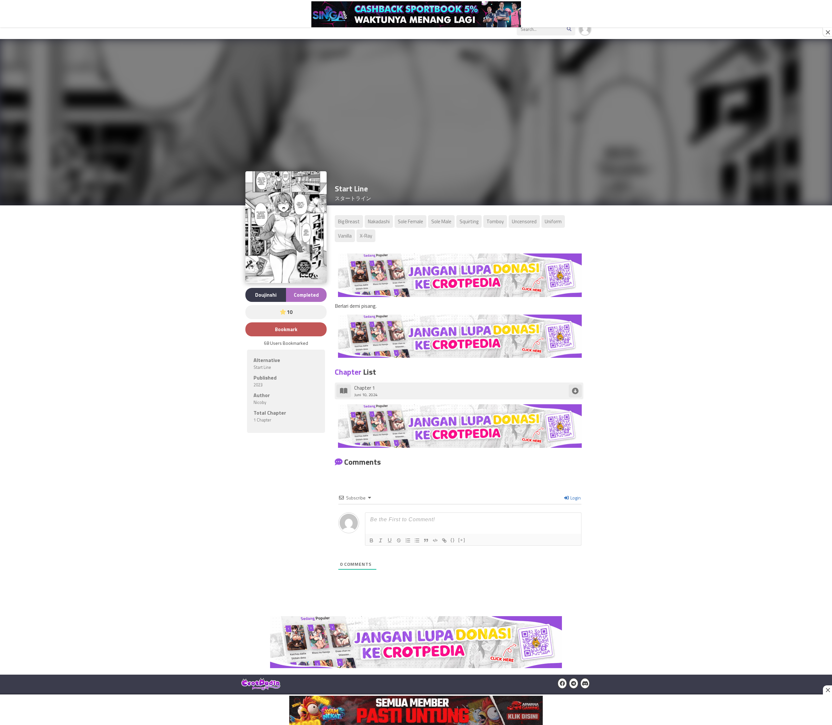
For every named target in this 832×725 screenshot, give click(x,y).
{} (452, 539)
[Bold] (371, 540)
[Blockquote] (426, 540)
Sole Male (441, 221)
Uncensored (524, 221)
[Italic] (380, 540)
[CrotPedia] (260, 687)
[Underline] (389, 540)
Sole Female (410, 221)
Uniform (553, 221)
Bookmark (286, 329)
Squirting (469, 221)
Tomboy (495, 221)
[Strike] (398, 540)
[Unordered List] (417, 540)
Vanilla (345, 236)
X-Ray (366, 236)
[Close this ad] (827, 32)
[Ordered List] (407, 540)
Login (575, 497)
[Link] (444, 540)
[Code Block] (435, 540)
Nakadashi (379, 221)
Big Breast (349, 221)
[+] (461, 539)
